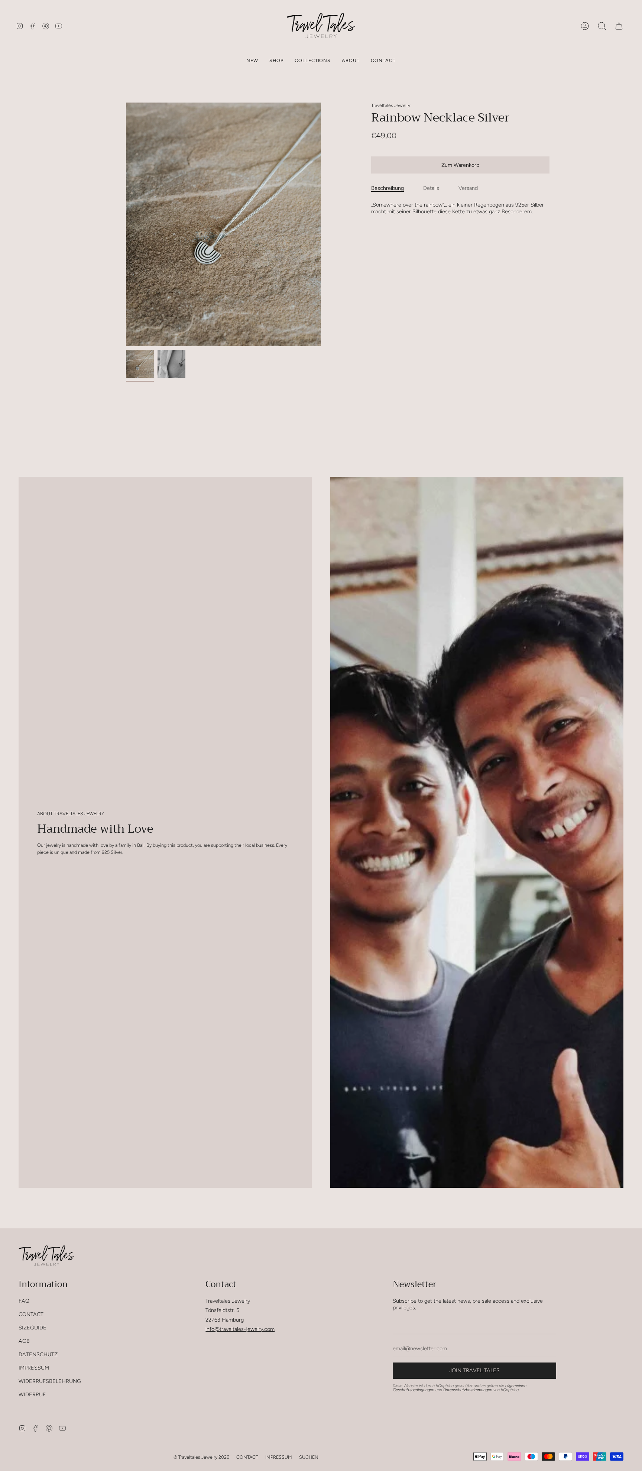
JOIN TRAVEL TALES (474, 1370)
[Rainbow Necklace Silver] (140, 364)
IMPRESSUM (34, 1367)
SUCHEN (308, 1457)
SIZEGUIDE (32, 1327)
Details (431, 188)
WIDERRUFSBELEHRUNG (50, 1381)
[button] (276, 60)
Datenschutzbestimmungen (467, 1389)
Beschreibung (387, 188)
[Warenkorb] (619, 26)
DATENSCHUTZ (38, 1354)
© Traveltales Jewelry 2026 (201, 1457)
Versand (468, 188)
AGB (24, 1341)
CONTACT (31, 1314)
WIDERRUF (32, 1394)
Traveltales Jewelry (390, 105)
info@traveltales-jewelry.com (240, 1329)
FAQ (24, 1300)
